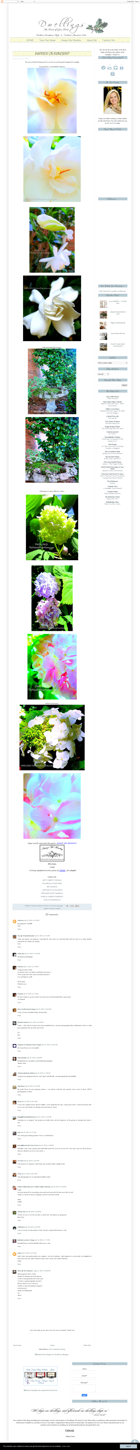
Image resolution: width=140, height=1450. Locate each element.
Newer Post (17, 1345)
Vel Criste (21, 1161)
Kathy (19, 1253)
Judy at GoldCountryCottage (26, 1009)
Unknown (21, 920)
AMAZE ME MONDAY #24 (118, 313)
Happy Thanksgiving (118, 323)
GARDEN (57, 908)
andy (19, 1132)
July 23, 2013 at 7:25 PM (32, 953)
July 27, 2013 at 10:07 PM (29, 1174)
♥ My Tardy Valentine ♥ (112, 458)
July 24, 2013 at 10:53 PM (29, 1101)
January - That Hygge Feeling (112, 464)
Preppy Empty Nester (112, 427)
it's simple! (67, 870)
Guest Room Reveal (118, 333)
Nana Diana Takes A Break (112, 402)
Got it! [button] (128, 1446)
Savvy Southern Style (112, 452)
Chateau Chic (112, 486)
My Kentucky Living (112, 497)
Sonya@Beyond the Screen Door (28, 1145)
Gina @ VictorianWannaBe (26, 936)
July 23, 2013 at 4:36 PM (31, 920)
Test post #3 (112, 418)
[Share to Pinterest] (78, 906)
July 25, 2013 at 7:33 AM (28, 1132)
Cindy (19, 1174)
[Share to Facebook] (76, 906)
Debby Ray (21, 953)
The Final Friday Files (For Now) (112, 428)
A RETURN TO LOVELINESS (52, 890)
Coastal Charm (112, 492)
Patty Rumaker (22, 1058)
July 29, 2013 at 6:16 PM (33, 1227)
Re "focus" (112, 434)
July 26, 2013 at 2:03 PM (31, 1161)
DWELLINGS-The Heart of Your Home (112, 468)
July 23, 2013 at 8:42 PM (35, 1022)
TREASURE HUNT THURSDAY (52, 893)
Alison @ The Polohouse (25, 1271)
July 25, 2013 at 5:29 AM (43, 1117)
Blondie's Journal (23, 1022)
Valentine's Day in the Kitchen (112, 470)
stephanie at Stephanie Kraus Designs (30, 1045)
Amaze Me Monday (71, 40)
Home (52, 1345)
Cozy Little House (112, 397)
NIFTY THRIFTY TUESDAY (52, 880)
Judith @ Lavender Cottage (26, 1240)
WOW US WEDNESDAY (52, 900)
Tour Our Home (47, 40)
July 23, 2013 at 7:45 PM (30, 994)
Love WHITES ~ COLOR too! (117, 302)
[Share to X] (74, 906)
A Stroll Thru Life (112, 416)
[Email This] (70, 906)
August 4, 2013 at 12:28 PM (41, 1271)
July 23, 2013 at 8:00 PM (43, 1009)
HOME (30, 40)
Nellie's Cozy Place (112, 409)
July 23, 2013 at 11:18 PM (34, 1058)
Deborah (20, 966)
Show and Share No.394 (112, 493)
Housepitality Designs (112, 437)
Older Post (87, 1345)
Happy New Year (112, 499)
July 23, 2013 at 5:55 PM (42, 936)
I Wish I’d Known (112, 398)
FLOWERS (51, 908)
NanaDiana (21, 1086)
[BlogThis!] (72, 906)
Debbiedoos (21, 1227)
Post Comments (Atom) (57, 1349)
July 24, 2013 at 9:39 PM (32, 1086)
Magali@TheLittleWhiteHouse (27, 1117)
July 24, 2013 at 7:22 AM (42, 1073)
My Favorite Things (112, 457)
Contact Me (108, 40)
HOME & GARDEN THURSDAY (52, 896)
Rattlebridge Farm (112, 502)
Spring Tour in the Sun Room (112, 453)
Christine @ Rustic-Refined (26, 1073)
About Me (92, 40)
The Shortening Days (112, 423)
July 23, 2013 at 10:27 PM (50, 1045)
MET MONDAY (52, 887)
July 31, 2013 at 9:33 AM (29, 1253)
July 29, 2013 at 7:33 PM (42, 1240)
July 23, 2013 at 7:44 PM (30, 966)
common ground (112, 432)
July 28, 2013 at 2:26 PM (58, 1187)
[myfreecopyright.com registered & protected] (40, 1390)
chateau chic (22, 1211)
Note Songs (112, 444)
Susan (19, 1101)
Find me (112, 483)
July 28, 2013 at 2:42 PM (33, 1211)
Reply (19, 929)
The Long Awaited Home (112, 462)
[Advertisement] (70, 8)
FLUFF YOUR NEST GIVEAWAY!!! (118, 345)
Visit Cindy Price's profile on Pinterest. (112, 291)
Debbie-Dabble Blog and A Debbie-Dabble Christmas (34, 1187)
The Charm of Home (112, 421)
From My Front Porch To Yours (112, 474)
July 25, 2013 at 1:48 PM (46, 1145)
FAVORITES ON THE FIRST (52, 883)
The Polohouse (112, 481)
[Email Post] (66, 905)
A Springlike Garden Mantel (112, 488)
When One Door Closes (112, 504)
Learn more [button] (66, 1446)
